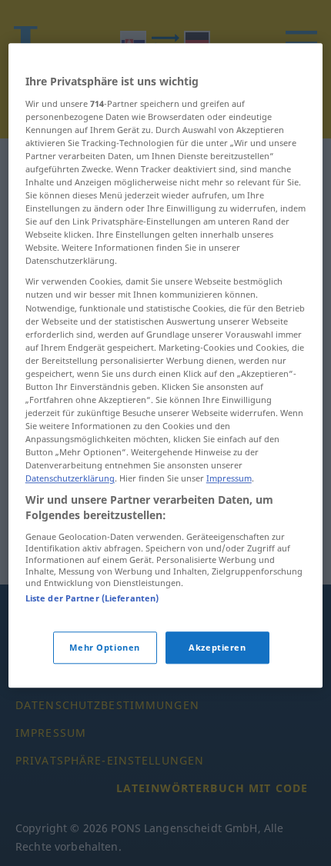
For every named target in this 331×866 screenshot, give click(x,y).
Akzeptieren (217, 647)
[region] (165, 365)
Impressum (229, 479)
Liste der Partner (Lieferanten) (92, 598)
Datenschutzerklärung (70, 479)
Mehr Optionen (104, 647)
